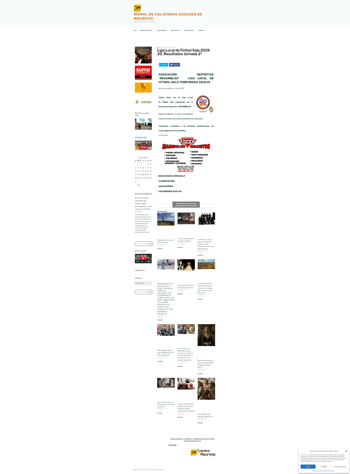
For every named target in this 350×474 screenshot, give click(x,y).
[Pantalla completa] (150, 261)
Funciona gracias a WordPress (156, 469)
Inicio (135, 30)
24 (136, 178)
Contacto (201, 30)
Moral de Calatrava (146, 30)
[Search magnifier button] (151, 244)
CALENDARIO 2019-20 (170, 191)
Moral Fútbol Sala (141, 137)
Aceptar (308, 466)
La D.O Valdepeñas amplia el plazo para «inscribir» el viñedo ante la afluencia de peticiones (205, 288)
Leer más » (160, 248)
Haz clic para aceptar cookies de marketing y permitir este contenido (186, 204)
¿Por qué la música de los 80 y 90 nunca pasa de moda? (166, 404)
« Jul (138, 185)
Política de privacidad (328, 470)
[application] (143, 258)
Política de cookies (317, 470)
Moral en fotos (175, 30)
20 (143, 174)
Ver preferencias (339, 466)
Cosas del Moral (161, 30)
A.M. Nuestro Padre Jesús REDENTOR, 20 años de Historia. (165, 352)
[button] (346, 451)
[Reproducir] (137, 261)
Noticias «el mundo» (142, 193)
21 (146, 174)
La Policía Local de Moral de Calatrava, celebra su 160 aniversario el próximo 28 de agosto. (206, 244)
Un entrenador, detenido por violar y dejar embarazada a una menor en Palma (143, 203)
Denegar (324, 466)
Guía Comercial (189, 30)
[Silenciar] (148, 261)
